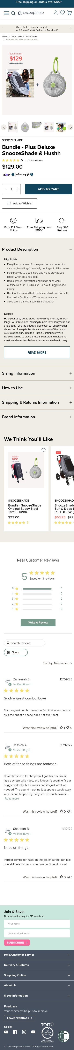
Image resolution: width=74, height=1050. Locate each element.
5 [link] (22, 160)
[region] (37, 589)
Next (71, 28)
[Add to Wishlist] (44, 451)
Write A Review (38, 622)
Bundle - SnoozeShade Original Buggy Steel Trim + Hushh (24, 508)
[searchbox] (24, 642)
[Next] (8, 533)
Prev (3, 28)
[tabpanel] (37, 80)
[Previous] (5, 533)
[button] (61, 727)
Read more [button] (12, 798)
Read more (37, 352)
